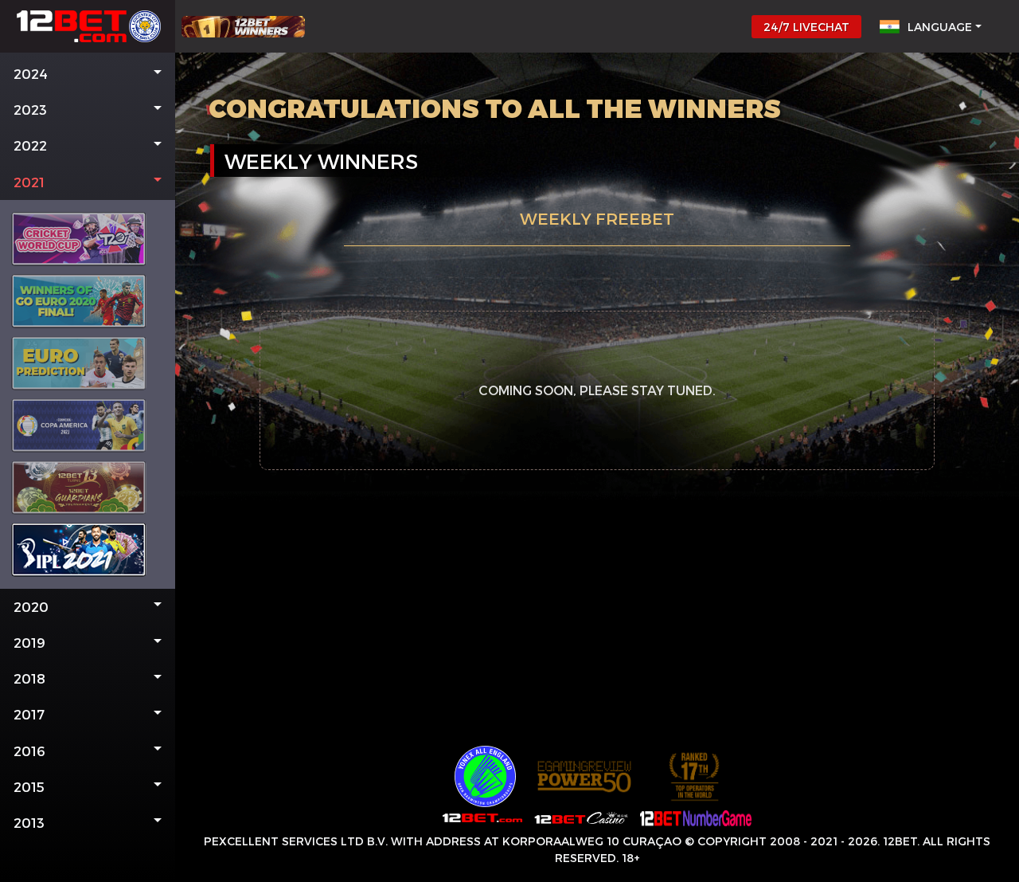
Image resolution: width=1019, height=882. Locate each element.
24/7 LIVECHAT (806, 26)
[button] (87, 74)
